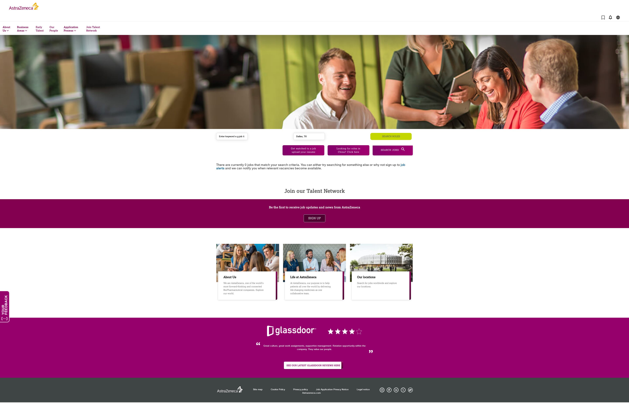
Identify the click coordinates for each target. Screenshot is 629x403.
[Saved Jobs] (603, 18)
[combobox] (309, 136)
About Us (6, 28)
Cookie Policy (278, 389)
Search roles (391, 136)
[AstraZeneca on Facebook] (389, 390)
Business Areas (22, 28)
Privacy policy (300, 389)
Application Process (71, 28)
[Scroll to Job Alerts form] (610, 17)
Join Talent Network (93, 28)
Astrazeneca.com (311, 393)
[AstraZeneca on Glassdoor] (410, 390)
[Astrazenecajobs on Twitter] (403, 390)
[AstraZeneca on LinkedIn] (396, 390)
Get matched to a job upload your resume (303, 150)
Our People (53, 28)
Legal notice (363, 389)
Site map (258, 389)
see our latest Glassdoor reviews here (313, 365)
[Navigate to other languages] (617, 17)
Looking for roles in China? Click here (348, 150)
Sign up (314, 218)
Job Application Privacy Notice (332, 389)
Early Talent (40, 28)
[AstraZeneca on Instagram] (382, 390)
